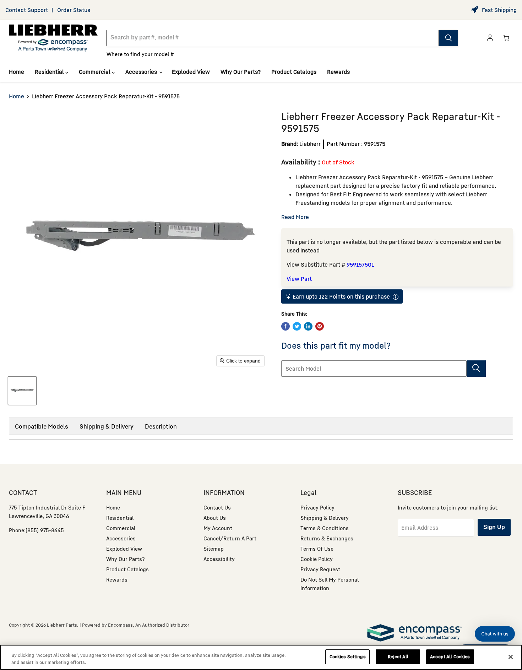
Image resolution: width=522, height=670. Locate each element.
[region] (261, 657)
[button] (495, 634)
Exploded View (191, 71)
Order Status (73, 9)
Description (161, 426)
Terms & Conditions (324, 528)
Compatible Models (41, 426)
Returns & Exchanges (326, 538)
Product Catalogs (293, 71)
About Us (214, 517)
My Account (217, 528)
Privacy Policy (317, 507)
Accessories (141, 71)
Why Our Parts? (241, 71)
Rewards (338, 71)
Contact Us (217, 507)
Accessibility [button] (219, 559)
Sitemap (213, 548)
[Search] (448, 38)
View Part (299, 278)
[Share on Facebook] (285, 326)
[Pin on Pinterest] (319, 326)
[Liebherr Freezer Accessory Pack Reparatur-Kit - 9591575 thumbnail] (22, 391)
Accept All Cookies (450, 656)
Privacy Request (320, 569)
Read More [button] (295, 216)
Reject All (398, 656)
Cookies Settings (348, 656)
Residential (50, 71)
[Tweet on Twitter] (297, 326)
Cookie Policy (316, 559)
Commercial (95, 71)
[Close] (510, 657)
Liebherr (310, 143)
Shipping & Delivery (107, 426)
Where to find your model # (140, 54)
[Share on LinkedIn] (308, 326)
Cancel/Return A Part (229, 538)
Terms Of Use (316, 548)
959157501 (360, 264)
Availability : (301, 162)
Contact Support (26, 9)
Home (16, 71)
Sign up (494, 527)
